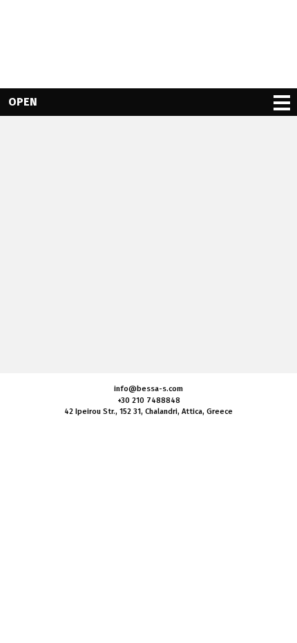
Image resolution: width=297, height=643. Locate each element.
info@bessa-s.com (148, 388)
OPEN (22, 101)
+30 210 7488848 (148, 400)
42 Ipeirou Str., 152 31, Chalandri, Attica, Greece (148, 411)
